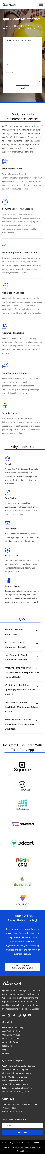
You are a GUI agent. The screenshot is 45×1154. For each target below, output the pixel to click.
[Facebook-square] (8, 1015)
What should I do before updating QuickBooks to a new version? (20, 690)
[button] (22, 632)
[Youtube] (29, 1015)
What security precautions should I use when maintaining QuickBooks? (20, 724)
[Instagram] (19, 1015)
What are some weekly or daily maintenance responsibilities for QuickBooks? (22, 672)
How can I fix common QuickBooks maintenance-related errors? (21, 707)
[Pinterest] (24, 1015)
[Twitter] (14, 1015)
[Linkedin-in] (3, 1015)
